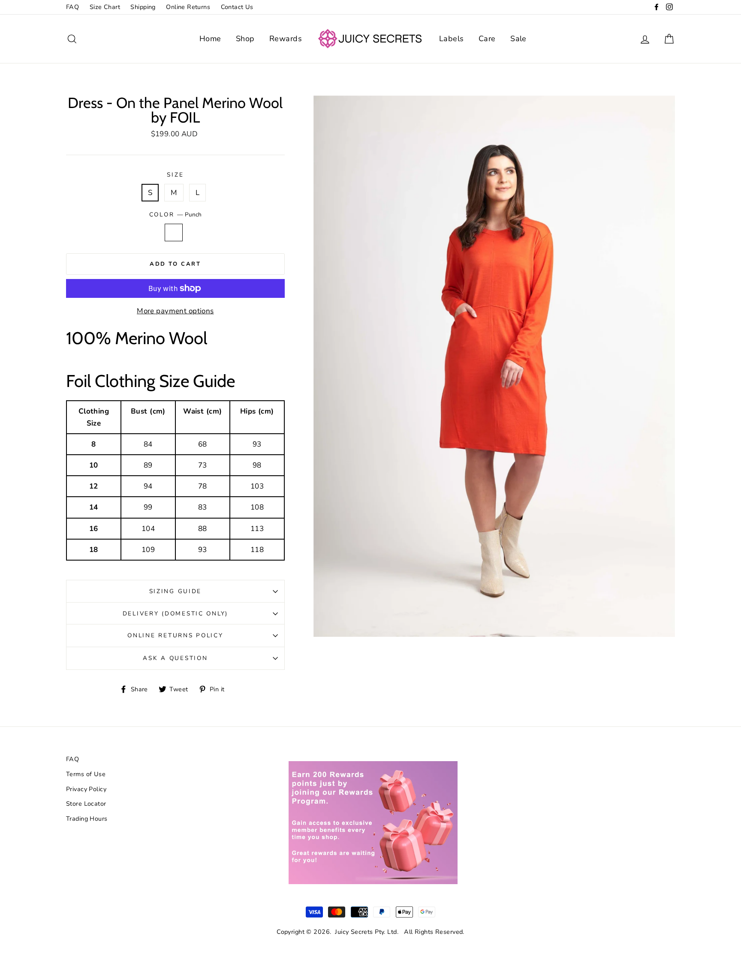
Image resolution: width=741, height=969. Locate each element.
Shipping (142, 7)
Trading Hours (87, 818)
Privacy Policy (86, 789)
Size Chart (105, 7)
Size (175, 175)
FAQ (72, 7)
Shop (245, 38)
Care (487, 38)
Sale (518, 38)
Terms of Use (85, 774)
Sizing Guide (175, 591)
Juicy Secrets (354, 931)
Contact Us (237, 7)
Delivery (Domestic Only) (175, 613)
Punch (174, 232)
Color (175, 214)
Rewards (285, 38)
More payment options (175, 311)
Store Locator (86, 803)
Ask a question (175, 658)
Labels (451, 38)
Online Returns (188, 7)
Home (210, 38)
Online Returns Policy (175, 635)
